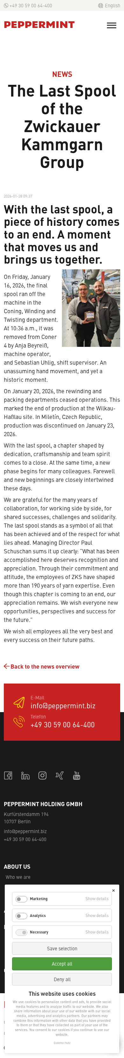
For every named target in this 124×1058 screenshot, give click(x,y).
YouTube (77, 775)
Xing (60, 775)
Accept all (62, 963)
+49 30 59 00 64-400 (31, 5)
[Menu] (111, 25)
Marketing (39, 898)
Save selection (62, 948)
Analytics (38, 915)
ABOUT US (17, 866)
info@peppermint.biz (63, 706)
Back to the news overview (44, 666)
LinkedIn (26, 775)
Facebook (8, 775)
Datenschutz (62, 1043)
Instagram (43, 775)
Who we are (18, 876)
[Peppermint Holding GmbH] (39, 24)
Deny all (62, 979)
